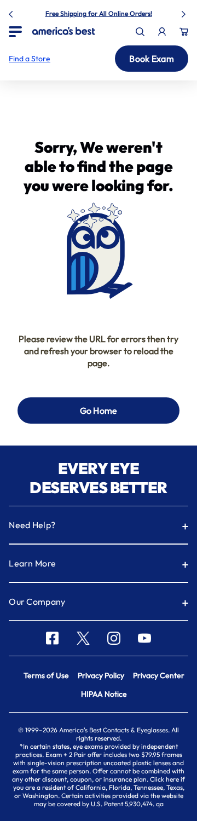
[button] (29, 58)
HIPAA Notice (104, 694)
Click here (164, 779)
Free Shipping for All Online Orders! (98, 13)
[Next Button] (185, 12)
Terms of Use (46, 675)
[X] (83, 638)
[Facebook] (52, 638)
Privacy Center (158, 675)
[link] (63, 31)
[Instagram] (113, 638)
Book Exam (151, 58)
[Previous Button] (12, 12)
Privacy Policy (101, 675)
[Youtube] (144, 638)
